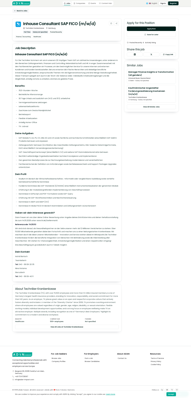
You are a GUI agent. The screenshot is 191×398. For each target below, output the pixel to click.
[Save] (111, 23)
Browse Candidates (92, 361)
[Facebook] (167, 390)
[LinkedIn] (162, 390)
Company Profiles (58, 361)
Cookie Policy (156, 364)
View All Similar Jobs (151, 107)
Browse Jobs (56, 358)
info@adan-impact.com (24, 379)
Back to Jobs (22, 11)
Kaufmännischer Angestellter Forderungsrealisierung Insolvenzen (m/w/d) (146, 91)
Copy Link (169, 54)
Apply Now (151, 29)
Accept (171, 394)
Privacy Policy (156, 361)
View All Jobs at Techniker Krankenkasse (67, 327)
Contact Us (122, 358)
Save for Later (152, 34)
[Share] (116, 23)
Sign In (163, 3)
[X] (172, 390)
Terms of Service (157, 358)
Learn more (110, 394)
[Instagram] (177, 390)
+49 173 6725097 (21, 376)
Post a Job (89, 358)
